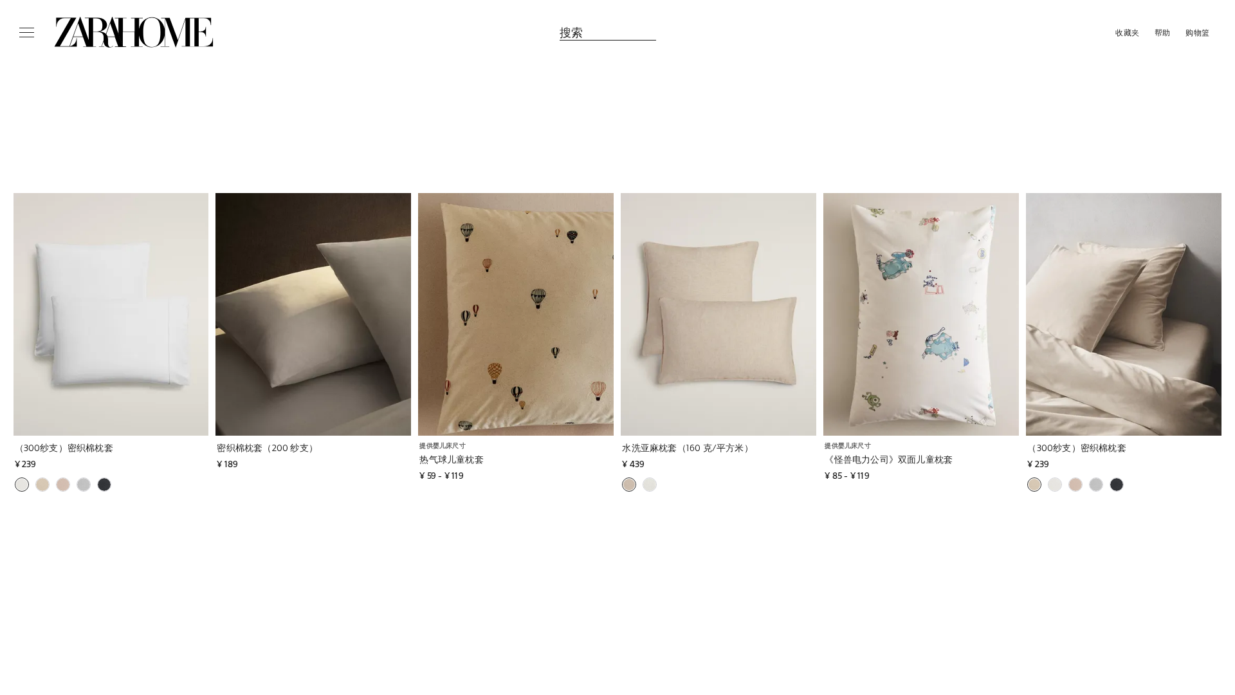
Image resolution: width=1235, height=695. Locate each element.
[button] (122, 447)
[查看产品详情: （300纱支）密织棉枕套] (111, 314)
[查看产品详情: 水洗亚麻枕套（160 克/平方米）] (718, 314)
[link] (134, 32)
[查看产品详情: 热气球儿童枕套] (516, 314)
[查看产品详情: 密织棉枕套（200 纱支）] (313, 314)
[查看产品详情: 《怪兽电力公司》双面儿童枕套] (921, 314)
